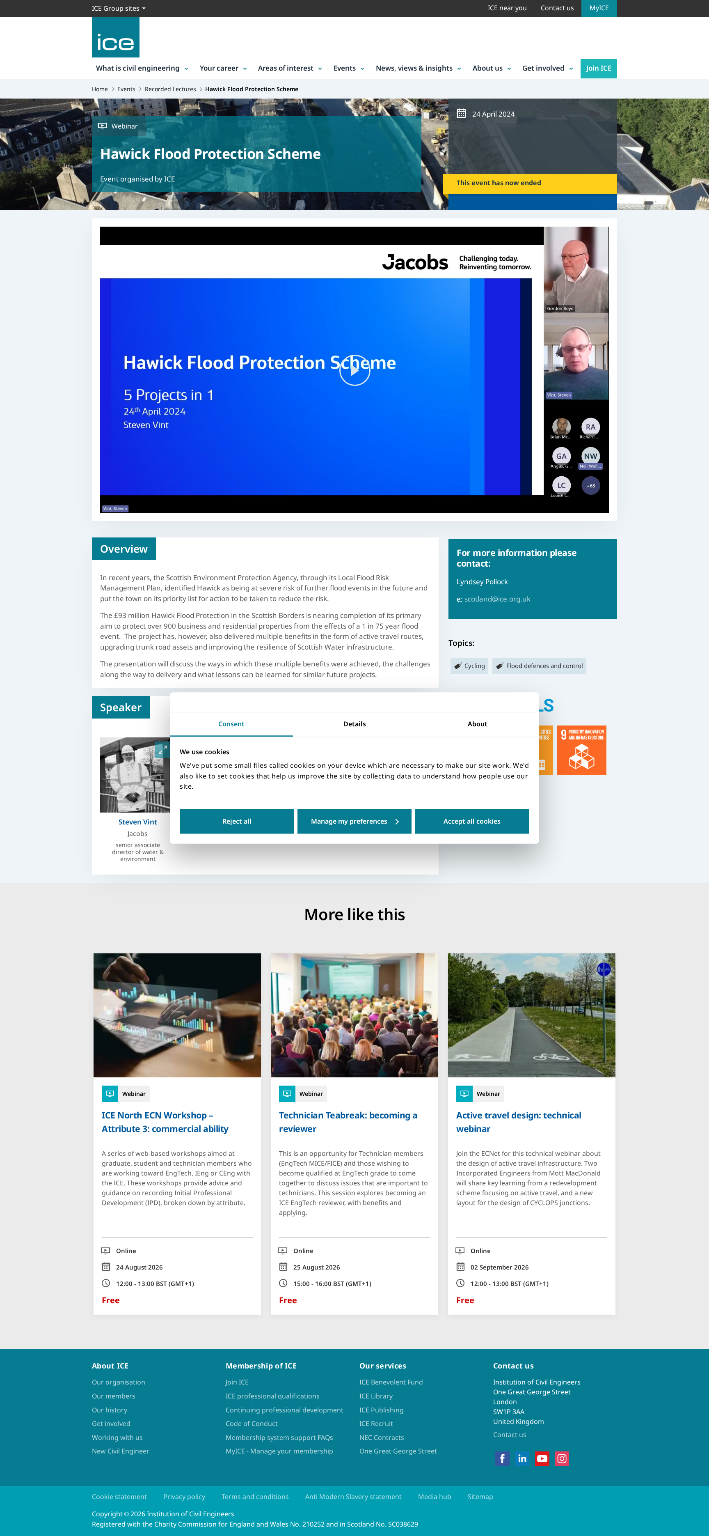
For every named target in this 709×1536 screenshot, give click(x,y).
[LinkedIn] (522, 1458)
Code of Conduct (252, 1423)
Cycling (474, 665)
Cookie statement (119, 1496)
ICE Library (376, 1396)
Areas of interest (285, 68)
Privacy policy (184, 1496)
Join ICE (598, 68)
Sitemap (480, 1496)
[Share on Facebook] (13, 730)
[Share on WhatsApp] (13, 773)
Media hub (434, 1496)
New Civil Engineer (120, 1451)
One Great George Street (398, 1451)
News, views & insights (414, 68)
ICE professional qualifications (273, 1396)
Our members (113, 1396)
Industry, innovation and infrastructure (581, 750)
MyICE (599, 7)
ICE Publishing (381, 1409)
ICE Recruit (376, 1423)
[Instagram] (562, 1458)
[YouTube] (542, 1458)
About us (488, 68)
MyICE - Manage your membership (279, 1451)
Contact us (557, 7)
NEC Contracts (381, 1437)
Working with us (117, 1437)
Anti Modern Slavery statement (353, 1496)
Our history (109, 1409)
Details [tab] (354, 723)
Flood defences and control (544, 665)
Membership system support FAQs (279, 1437)
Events (345, 68)
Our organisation (118, 1382)
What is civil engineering (138, 68)
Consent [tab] (231, 723)
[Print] (13, 815)
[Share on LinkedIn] (13, 751)
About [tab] (477, 723)
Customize (354, 821)
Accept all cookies (472, 821)
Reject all (237, 821)
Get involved (543, 68)
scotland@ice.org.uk (497, 599)
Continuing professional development (284, 1409)
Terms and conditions (255, 1496)
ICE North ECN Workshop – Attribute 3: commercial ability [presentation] (165, 1121)
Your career (219, 68)
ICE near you (507, 7)
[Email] (13, 794)
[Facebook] (502, 1458)
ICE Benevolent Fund (391, 1382)
